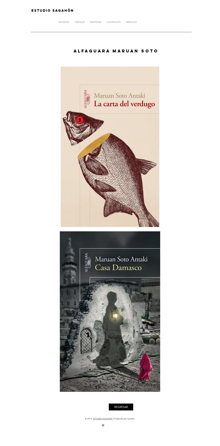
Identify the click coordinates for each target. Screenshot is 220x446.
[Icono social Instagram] (103, 425)
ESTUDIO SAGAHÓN (102, 418)
